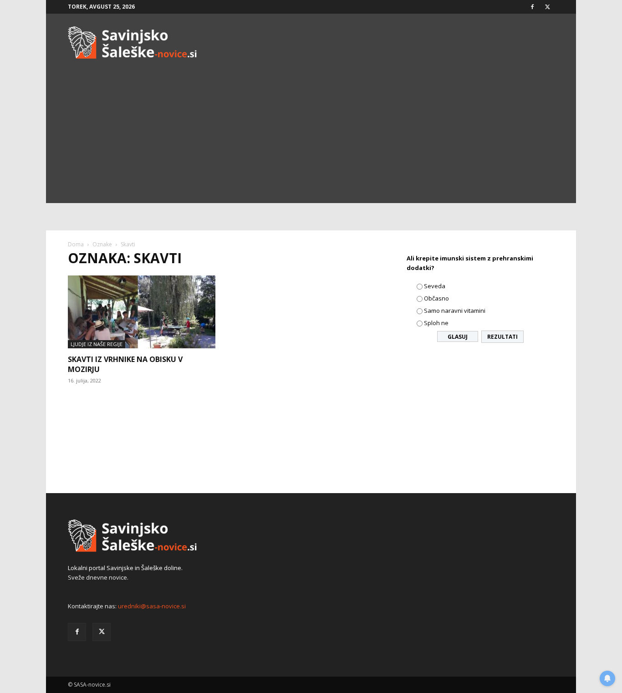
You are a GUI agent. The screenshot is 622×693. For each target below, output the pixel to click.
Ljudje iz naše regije (96, 344)
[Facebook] (532, 7)
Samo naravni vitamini (454, 310)
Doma (76, 244)
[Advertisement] (311, 139)
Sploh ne (436, 323)
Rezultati (502, 337)
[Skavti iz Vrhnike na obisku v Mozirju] (141, 311)
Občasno (436, 298)
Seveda (434, 286)
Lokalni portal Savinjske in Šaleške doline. (125, 568)
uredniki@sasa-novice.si (152, 606)
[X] (547, 7)
